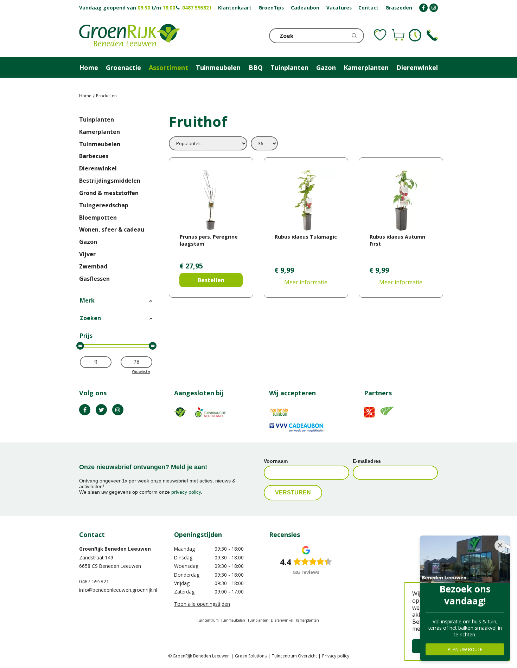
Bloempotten (98, 217)
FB (84, 409)
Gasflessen (94, 279)
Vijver (87, 254)
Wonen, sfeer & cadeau (111, 229)
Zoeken (90, 318)
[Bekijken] (398, 35)
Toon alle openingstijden (202, 604)
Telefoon (432, 35)
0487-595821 (94, 581)
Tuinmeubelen (99, 144)
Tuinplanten (96, 119)
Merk (87, 300)
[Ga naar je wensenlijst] (380, 35)
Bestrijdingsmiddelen (109, 180)
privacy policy (186, 492)
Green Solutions (251, 656)
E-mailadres (367, 461)
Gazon (88, 242)
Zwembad (93, 266)
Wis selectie (141, 371)
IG (117, 409)
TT (101, 409)
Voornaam (276, 461)
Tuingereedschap (103, 205)
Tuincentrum (208, 620)
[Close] (500, 545)
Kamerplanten (99, 132)
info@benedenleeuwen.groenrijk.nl (118, 589)
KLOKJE (415, 35)
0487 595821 (197, 7)
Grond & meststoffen (109, 193)
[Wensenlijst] (380, 35)
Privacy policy (335, 656)
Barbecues (93, 156)
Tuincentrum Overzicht (294, 656)
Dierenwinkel (98, 168)
